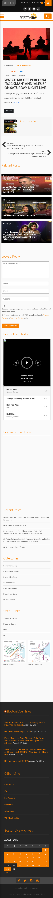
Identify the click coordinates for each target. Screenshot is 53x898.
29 (45, 865)
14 (39, 857)
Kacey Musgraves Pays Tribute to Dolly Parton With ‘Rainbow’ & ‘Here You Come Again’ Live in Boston (26, 232)
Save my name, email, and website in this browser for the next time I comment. (26, 310)
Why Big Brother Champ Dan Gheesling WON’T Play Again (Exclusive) (26, 184)
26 (26, 865)
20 (33, 861)
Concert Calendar (10, 588)
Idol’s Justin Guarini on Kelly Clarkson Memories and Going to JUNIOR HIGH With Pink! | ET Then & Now (26, 540)
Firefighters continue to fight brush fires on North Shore (27, 154)
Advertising (9, 811)
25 (20, 865)
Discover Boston (9, 624)
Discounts (8, 804)
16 (7, 861)
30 (7, 869)
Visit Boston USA (10, 618)
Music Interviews (10, 594)
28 (39, 865)
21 (39, 861)
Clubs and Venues (10, 583)
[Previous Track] (16, 363)
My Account (9, 798)
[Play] (27, 362)
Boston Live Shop (10, 577)
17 (14, 861)
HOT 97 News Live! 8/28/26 (14, 547)
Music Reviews (9, 599)
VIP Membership (11, 818)
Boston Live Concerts (11, 571)
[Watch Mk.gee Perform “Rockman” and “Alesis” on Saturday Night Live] (26, 59)
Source (15, 102)
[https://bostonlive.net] (29, 19)
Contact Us (9, 784)
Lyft (4, 635)
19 (26, 861)
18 (20, 861)
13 (33, 857)
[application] (26, 362)
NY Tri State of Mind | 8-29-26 (26, 208)
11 (20, 857)
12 (26, 857)
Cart (6, 791)
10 (14, 857)
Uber (5, 629)
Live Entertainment (24, 65)
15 (45, 857)
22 (45, 861)
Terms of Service (17, 318)
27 (33, 865)
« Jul (6, 872)
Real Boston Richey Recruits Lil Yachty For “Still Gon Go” (25, 146)
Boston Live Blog (9, 566)
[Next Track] (38, 363)
